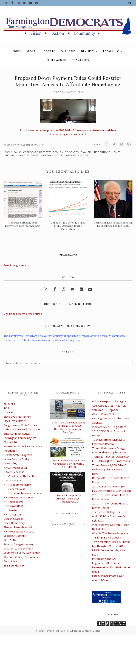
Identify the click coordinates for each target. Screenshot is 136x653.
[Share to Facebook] (107, 144)
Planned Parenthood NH (18, 527)
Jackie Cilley (10, 463)
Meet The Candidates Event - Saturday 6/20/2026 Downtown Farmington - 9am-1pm (68, 427)
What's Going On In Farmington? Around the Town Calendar (110, 418)
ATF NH (8, 412)
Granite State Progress (18, 455)
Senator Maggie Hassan (18, 544)
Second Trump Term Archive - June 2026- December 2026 (68, 498)
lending (9, 155)
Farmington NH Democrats (58, 630)
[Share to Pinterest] (121, 144)
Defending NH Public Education (22, 429)
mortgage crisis (67, 155)
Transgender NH (14, 565)
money (35, 155)
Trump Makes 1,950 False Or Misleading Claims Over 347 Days (110, 469)
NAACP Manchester (15, 467)
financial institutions (95, 152)
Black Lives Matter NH (17, 416)
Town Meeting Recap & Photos (111, 541)
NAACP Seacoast (14, 472)
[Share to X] (114, 144)
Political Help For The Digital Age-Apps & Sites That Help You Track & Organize (109, 406)
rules (84, 155)
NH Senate (10, 510)
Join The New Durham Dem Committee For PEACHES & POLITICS (68, 463)
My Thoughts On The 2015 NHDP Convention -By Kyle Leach (108, 550)
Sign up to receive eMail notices (23, 314)
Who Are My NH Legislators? (109, 427)
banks (18, 152)
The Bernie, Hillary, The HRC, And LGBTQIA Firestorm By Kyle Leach (110, 516)
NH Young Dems (14, 514)
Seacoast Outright (15, 535)
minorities (23, 155)
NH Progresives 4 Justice (19, 531)
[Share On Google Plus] (129, 144)
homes (116, 152)
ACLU (7, 408)
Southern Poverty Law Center (22, 552)
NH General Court (14, 489)
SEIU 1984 (10, 540)
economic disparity (66, 152)
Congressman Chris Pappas (20, 425)
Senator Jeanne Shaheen (18, 548)
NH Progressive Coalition (19, 497)
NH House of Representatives (22, 493)
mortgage (48, 155)
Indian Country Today (17, 459)
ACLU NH (9, 404)
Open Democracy (14, 523)
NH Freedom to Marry (17, 484)
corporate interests (37, 152)
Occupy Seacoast (14, 518)
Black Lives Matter (15, 421)
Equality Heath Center (17, 433)
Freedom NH (11, 450)
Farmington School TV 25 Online (23, 446)
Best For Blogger (92, 630)
